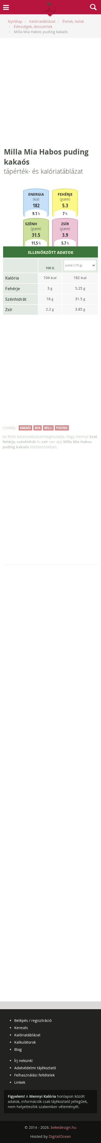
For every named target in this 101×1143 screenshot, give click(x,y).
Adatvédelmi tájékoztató (35, 1067)
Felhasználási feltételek (34, 1075)
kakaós (25, 427)
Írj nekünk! (23, 1060)
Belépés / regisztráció (33, 1020)
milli (48, 427)
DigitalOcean (60, 1136)
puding (62, 427)
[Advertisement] (50, 92)
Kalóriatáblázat (27, 1034)
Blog (18, 1049)
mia (37, 427)
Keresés (21, 1027)
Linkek (19, 1082)
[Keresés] (93, 7)
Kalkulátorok (25, 1042)
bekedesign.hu (63, 1127)
